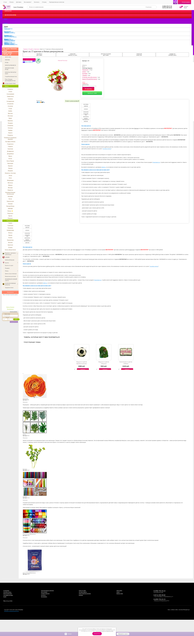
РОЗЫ (6, 62)
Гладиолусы (10, 144)
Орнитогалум (10, 201)
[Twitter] (39, 101)
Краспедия (10, 163)
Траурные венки (9, 287)
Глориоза (10, 146)
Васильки (10, 116)
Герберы (10, 130)
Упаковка (84, 75)
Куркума (10, 166)
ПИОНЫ (7, 60)
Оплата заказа (186, 2)
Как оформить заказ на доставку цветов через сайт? (95, 169)
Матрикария (10, 180)
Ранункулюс (85, 69)
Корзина (81, 595)
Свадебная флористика (11, 76)
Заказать (184, 7)
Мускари (10, 187)
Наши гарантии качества (85, 593)
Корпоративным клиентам (56, 2)
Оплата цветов (85, 144)
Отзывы (44, 2)
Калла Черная (10, 161)
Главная (25, 49)
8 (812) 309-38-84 (167, 7)
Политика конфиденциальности (11, 611)
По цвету (31, 49)
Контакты (36, 2)
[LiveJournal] (44, 101)
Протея (10, 216)
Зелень (84, 71)
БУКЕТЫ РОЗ (8, 11)
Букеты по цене (9, 265)
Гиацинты (10, 135)
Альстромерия (10, 94)
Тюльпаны (10, 228)
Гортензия (10, 149)
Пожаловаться (156, 162)
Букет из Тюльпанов (10, 307)
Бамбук (10, 111)
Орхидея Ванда (10, 206)
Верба (10, 118)
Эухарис (10, 247)
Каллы (10, 158)
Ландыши (10, 170)
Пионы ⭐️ (10, 211)
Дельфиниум (10, 151)
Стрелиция (10, 225)
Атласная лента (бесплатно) (89, 77)
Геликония (10, 125)
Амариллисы (10, 96)
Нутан (10, 199)
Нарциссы (10, 190)
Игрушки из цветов (9, 32)
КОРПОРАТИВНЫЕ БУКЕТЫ (10, 284)
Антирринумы (10, 101)
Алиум (10, 91)
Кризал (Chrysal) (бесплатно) (89, 79)
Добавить (82, 369)
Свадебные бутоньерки (10, 44)
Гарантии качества (85, 112)
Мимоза (10, 185)
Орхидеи (10, 203)
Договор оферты (83, 592)
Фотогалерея (44, 592)
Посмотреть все (10, 309)
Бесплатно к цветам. (86, 120)
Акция (4, 596)
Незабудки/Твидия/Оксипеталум (10, 193)
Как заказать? (27, 2)
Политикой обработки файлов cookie (104, 631)
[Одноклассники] (40, 101)
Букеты (6, 23)
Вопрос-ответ (120, 593)
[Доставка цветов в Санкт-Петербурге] (6, 7)
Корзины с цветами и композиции (10, 253)
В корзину (88, 89)
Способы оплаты (7, 592)
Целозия (10, 242)
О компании (6, 590)
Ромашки (10, 218)
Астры (10, 108)
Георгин (10, 133)
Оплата (11, 2)
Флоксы (10, 233)
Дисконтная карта (7, 593)
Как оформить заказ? (86, 116)
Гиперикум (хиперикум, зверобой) (10, 138)
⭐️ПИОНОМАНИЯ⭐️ (10, 15)
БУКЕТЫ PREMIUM (10, 65)
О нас (5, 2)
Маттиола (10, 183)
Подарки (7, 268)
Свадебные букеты (9, 41)
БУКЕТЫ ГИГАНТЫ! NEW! (10, 72)
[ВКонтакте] (37, 101)
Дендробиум (10, 153)
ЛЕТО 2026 (8, 57)
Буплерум (84, 73)
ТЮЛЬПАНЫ (10, 230)
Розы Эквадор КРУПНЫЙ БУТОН (10, 79)
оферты (104, 167)
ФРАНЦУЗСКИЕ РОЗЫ (9, 68)
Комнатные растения (10, 276)
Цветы (5, 19)
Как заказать (44, 596)
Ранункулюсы (10, 220)
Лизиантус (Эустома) (10, 173)
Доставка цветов (85, 105)
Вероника (10, 120)
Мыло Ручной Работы (10, 37)
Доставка (18, 2)
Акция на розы (8, 28)
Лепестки (6, 43)
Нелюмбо (10, 196)
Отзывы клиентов (45, 593)
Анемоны (10, 99)
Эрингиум (10, 245)
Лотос (10, 178)
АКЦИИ (7, 257)
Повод (6, 271)
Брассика (10, 113)
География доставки (8, 595)
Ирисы (10, 156)
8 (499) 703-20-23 (159, 591)
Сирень (10, 223)
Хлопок (10, 237)
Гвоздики (10, 123)
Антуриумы (10, 103)
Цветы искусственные (11, 273)
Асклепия (10, 106)
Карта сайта (119, 590)
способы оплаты (107, 148)
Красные (36, 49)
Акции (118, 592)
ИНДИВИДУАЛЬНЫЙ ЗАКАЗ (11, 279)
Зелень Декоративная (10, 249)
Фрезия (10, 235)
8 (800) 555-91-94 (167, 6)
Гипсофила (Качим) (10, 141)
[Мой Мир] (42, 101)
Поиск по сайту (82, 590)
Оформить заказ (123, 634)
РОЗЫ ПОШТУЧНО (10, 83)
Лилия (10, 175)
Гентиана (10, 128)
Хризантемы (10, 240)
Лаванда (10, 168)
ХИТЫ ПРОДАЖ (9, 260)
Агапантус (10, 89)
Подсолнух (10, 213)
